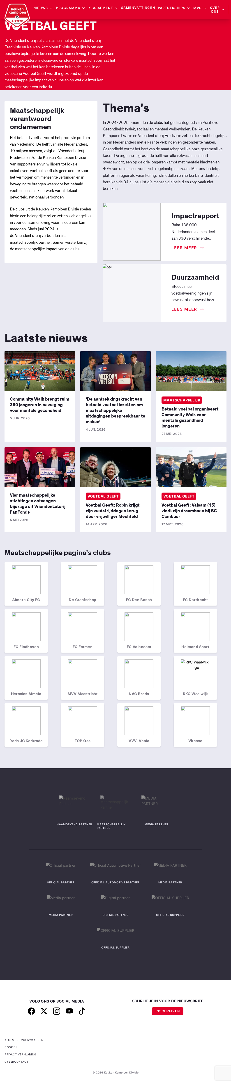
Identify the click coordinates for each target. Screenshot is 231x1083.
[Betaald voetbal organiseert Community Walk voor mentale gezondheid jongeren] (191, 371)
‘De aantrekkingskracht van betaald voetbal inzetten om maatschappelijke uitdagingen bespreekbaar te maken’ (115, 410)
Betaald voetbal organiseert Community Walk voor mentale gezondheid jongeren (190, 417)
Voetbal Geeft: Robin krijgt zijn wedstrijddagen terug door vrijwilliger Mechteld (113, 510)
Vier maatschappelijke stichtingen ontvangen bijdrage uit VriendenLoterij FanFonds (37, 503)
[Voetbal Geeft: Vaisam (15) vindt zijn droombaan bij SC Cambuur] (191, 467)
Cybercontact (16, 1061)
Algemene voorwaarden (24, 1040)
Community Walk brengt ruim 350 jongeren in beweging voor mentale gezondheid (39, 404)
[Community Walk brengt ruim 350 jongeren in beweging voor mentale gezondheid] (40, 371)
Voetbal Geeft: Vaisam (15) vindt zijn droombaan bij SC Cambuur (189, 510)
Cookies (11, 1047)
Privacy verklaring (20, 1054)
